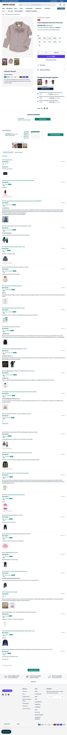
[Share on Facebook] (44, 108)
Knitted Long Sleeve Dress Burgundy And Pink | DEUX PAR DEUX (19, 180)
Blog (24, 694)
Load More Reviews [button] (33, 670)
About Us (25, 691)
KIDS (36, 699)
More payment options (51, 59)
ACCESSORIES (38, 701)
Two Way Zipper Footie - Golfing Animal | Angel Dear (16, 473)
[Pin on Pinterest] (47, 108)
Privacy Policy (26, 703)
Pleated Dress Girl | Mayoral (11, 591)
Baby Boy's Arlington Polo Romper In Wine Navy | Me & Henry (52, 96)
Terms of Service (26, 708)
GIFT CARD (10, 11)
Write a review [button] (42, 119)
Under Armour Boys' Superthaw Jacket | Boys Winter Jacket (18, 452)
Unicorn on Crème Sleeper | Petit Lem (13, 285)
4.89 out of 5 (15, 133)
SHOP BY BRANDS (39, 714)
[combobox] (37, 4)
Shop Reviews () (19, 152)
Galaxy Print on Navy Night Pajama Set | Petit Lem (16, 571)
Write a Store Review (55, 134)
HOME (3, 8)
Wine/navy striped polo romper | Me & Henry (48, 100)
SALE (36, 709)
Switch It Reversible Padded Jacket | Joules (15, 246)
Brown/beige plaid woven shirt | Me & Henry (12, 14)
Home (3, 14)
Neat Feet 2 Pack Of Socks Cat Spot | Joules (15, 307)
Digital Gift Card (8, 159)
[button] (64, 4)
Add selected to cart (45, 88)
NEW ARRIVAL (9, 8)
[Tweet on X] (42, 108)
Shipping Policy (26, 696)
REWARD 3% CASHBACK (31, 11)
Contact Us (25, 706)
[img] (11, 134)
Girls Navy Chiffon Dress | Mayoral (12, 326)
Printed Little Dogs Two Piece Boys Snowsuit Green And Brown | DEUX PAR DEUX (23, 200)
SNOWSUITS (37, 704)
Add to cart (56, 52)
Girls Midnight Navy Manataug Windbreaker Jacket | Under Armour (20, 630)
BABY (36, 696)
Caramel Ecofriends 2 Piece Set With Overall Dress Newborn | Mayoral (21, 391)
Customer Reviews (6, 130)
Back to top (33, 681)
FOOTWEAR (37, 707)
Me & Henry (39, 17)
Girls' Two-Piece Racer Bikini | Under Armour (15, 494)
